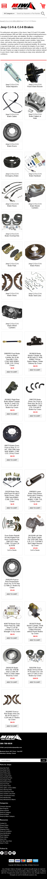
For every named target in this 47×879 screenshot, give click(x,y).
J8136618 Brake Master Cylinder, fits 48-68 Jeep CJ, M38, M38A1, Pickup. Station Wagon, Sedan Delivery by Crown (35, 358)
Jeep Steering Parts (6, 789)
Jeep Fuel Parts (4, 784)
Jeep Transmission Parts (7, 795)
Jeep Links (3, 839)
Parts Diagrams (4, 835)
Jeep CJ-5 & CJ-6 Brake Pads (12, 265)
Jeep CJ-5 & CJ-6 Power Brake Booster (35, 85)
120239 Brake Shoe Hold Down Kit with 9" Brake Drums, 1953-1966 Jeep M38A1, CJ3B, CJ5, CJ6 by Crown (12, 496)
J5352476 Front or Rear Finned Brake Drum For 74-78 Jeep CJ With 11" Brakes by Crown (12, 583)
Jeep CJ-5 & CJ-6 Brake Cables (12, 115)
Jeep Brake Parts (5, 772)
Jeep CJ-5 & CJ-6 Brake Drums (12, 145)
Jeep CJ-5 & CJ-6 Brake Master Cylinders (35, 206)
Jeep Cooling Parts (5, 776)
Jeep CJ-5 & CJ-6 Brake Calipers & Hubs (35, 116)
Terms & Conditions (6, 831)
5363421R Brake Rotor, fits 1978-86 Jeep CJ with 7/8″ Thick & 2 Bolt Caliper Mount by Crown (12, 671)
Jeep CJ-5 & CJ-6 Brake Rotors (35, 265)
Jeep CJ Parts (4, 843)
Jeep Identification (5, 833)
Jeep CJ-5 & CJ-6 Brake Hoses (12, 205)
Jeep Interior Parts (5, 786)
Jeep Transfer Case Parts (7, 793)
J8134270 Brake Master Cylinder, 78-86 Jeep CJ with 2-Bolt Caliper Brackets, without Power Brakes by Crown (35, 628)
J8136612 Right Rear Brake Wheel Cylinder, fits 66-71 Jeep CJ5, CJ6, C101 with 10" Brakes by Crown (12, 403)
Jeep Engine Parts (5, 780)
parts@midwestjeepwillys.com (13, 747)
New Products (4, 808)
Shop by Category (5, 812)
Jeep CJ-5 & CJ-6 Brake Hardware (35, 175)
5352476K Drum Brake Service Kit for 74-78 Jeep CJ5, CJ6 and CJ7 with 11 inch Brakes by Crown (35, 671)
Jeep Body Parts (5, 770)
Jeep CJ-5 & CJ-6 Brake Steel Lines (35, 294)
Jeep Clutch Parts (5, 774)
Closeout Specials (5, 806)
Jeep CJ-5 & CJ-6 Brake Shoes (12, 294)
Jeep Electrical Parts (6, 778)
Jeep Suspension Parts (7, 791)
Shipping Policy (4, 829)
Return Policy (4, 827)
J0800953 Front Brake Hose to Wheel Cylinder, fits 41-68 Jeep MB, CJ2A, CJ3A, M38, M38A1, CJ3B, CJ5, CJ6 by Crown (12, 359)
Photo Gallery (4, 837)
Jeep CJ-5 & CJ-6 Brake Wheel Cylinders (12, 326)
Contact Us (3, 823)
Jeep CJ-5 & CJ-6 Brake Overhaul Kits (12, 235)
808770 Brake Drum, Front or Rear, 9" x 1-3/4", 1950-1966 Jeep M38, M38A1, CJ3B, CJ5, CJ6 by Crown (12, 449)
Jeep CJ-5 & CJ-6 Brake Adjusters (12, 85)
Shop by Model (4, 814)
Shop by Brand (4, 810)
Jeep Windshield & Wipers (8, 799)
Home (2, 21)
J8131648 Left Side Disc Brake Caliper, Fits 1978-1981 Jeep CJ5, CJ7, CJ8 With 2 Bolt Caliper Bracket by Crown (35, 540)
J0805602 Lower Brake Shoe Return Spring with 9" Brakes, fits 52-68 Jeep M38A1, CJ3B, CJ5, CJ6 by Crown (35, 496)
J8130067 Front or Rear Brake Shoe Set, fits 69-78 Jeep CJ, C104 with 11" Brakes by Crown (12, 715)
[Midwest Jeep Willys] (23, 6)
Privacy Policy (4, 825)
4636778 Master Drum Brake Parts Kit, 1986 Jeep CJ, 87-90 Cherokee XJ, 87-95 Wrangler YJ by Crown (12, 627)
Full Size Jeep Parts (6, 841)
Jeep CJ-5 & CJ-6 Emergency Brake (11, 175)
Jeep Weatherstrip (5, 797)
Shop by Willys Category (7, 816)
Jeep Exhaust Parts (5, 782)
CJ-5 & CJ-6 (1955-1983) (12, 21)
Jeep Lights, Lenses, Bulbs (8, 788)
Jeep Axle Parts (4, 768)
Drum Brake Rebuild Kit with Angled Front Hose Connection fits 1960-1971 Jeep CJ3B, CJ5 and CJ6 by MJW (12, 540)
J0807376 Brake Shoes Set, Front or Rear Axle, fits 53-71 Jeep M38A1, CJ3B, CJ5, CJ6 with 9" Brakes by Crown (35, 404)
